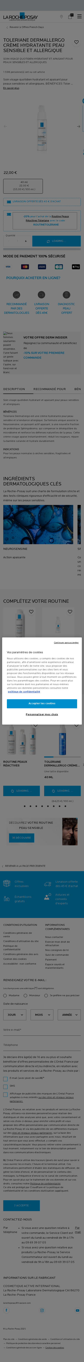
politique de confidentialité (24, 692)
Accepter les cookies (42, 703)
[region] (42, 681)
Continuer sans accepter (66, 643)
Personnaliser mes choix (42, 714)
